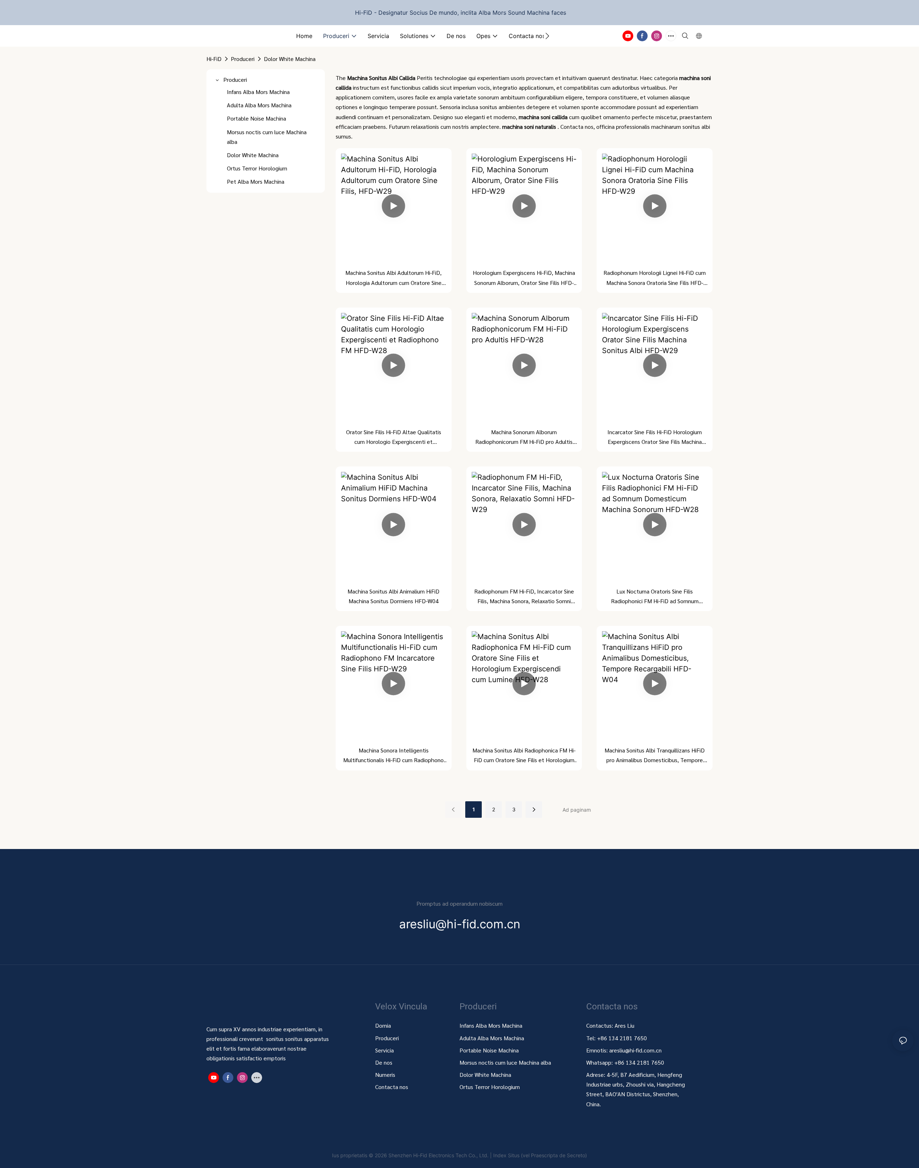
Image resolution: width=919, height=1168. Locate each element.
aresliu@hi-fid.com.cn (635, 1050)
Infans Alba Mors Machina (491, 1025)
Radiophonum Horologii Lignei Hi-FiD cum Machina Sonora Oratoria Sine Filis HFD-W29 (654, 278)
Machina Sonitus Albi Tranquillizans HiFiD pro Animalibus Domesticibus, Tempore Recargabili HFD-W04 (655, 755)
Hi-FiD (213, 58)
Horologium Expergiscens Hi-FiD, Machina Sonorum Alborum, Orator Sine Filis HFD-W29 (524, 278)
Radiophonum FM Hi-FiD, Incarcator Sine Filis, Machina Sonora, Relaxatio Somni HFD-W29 (524, 596)
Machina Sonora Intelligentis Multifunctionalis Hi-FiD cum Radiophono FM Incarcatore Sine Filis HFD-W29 (393, 755)
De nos (383, 1062)
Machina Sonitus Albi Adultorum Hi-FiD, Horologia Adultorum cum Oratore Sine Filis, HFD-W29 (393, 278)
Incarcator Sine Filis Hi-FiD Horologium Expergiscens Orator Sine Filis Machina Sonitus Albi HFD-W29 (654, 437)
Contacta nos (391, 1086)
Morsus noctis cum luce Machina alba (505, 1062)
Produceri (243, 58)
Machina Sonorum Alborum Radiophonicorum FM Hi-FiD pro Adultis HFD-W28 (524, 437)
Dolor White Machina (290, 58)
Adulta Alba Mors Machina (492, 1038)
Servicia (384, 1050)
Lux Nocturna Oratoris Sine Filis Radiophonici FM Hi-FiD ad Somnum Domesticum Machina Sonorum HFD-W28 (655, 596)
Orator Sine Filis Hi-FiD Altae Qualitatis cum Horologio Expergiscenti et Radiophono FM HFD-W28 (393, 437)
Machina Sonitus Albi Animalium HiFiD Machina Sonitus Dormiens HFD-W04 (393, 596)
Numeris (385, 1074)
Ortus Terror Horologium (490, 1086)
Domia (383, 1025)
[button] (547, 36)
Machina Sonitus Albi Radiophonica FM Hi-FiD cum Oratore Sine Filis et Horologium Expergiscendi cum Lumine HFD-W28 (523, 755)
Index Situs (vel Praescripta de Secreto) (540, 1155)
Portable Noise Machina (490, 1050)
